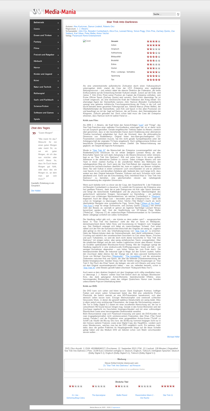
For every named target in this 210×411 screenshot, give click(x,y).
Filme (36, 48)
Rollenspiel (39, 93)
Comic (37, 29)
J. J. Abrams (82, 29)
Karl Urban (78, 33)
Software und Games (44, 113)
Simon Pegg (139, 31)
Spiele (37, 119)
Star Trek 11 (168, 395)
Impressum (116, 407)
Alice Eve (113, 31)
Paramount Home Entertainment (86, 36)
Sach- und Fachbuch (43, 100)
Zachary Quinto (163, 31)
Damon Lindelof (95, 26)
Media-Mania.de (54, 10)
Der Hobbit (36, 191)
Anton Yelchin (103, 33)
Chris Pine (150, 31)
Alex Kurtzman (80, 26)
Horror (37, 67)
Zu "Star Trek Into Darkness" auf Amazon (121, 365)
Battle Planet (122, 395)
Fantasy (37, 42)
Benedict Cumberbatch (98, 31)
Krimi (36, 80)
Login (178, 14)
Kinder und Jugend (43, 74)
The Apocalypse (98, 395)
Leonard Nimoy (126, 31)
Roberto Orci (108, 26)
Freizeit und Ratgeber (44, 55)
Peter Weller (90, 33)
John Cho (82, 31)
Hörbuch (38, 61)
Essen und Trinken (43, 35)
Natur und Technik (42, 87)
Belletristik (39, 22)
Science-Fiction (41, 106)
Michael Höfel (173, 337)
